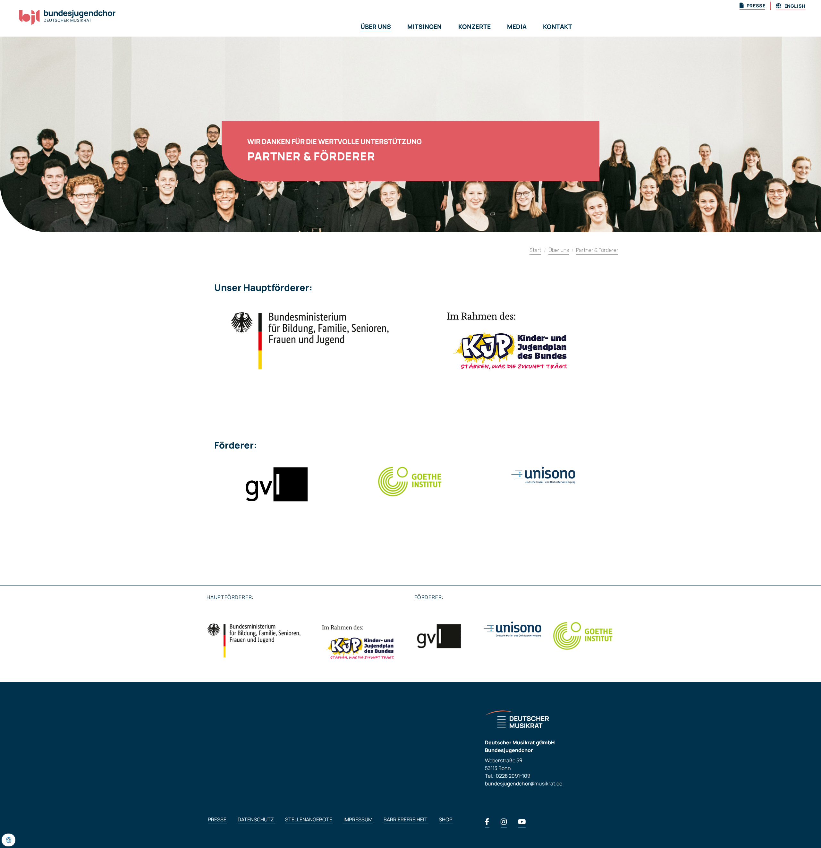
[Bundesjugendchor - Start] (59, 20)
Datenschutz (256, 819)
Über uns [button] (375, 26)
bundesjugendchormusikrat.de (523, 783)
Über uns (558, 249)
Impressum (358, 819)
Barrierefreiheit (406, 819)
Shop (446, 819)
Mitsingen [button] (424, 26)
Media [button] (517, 26)
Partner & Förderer (597, 249)
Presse (217, 819)
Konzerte (474, 26)
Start (535, 249)
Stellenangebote (309, 819)
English (794, 6)
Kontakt (557, 26)
